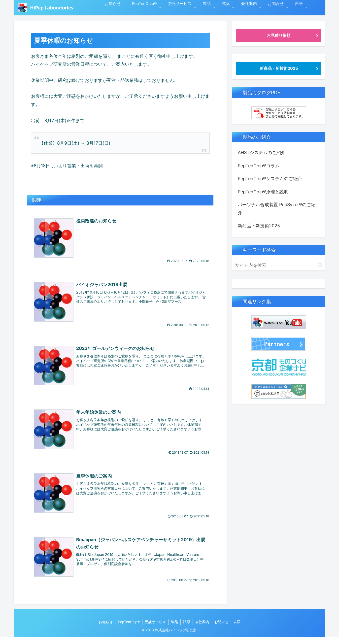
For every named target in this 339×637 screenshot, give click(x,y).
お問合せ (221, 622)
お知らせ (106, 622)
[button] (320, 265)
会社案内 (202, 622)
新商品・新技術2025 (279, 68)
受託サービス (155, 622)
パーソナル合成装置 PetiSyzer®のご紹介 (276, 208)
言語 (237, 622)
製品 (174, 622)
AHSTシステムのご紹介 (261, 152)
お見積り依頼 (279, 35)
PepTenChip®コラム (258, 165)
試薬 (186, 622)
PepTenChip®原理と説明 (263, 191)
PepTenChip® (129, 622)
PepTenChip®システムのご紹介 (270, 178)
